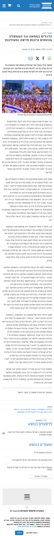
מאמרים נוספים (41, 476)
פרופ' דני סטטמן (28, 49)
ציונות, (16, 409)
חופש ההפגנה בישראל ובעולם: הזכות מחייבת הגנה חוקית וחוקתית (30, 433)
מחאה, (33, 409)
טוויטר (36, 58)
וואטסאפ (49, 58)
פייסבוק (43, 58)
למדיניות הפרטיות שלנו (27, 526)
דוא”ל (30, 58)
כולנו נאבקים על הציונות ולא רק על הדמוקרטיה (32, 460)
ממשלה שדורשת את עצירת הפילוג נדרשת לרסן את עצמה (29, 468)
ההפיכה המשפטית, (44, 409)
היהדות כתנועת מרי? (43, 452)
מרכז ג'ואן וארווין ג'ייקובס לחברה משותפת (34, 412)
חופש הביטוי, (24, 409)
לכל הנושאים (41, 420)
